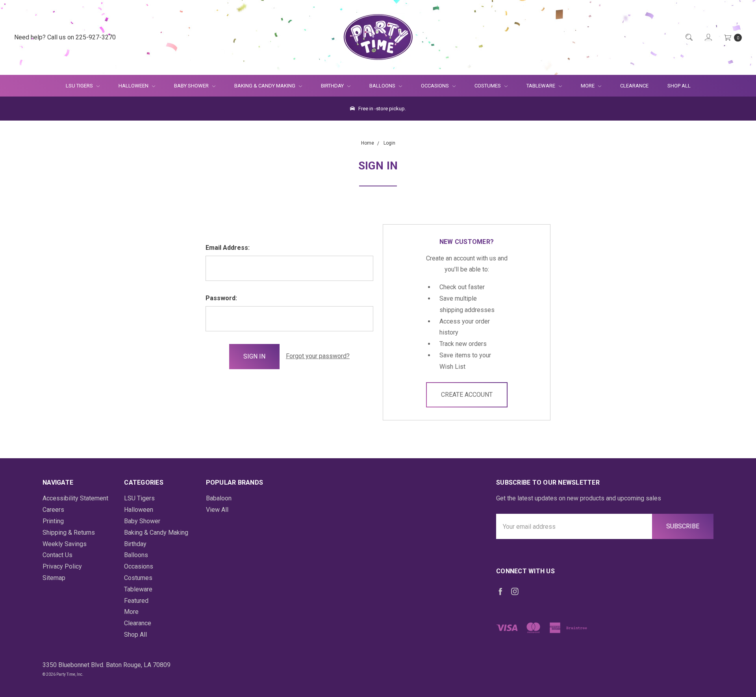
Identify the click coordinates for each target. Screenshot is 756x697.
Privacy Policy (62, 566)
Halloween (134, 86)
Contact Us (57, 555)
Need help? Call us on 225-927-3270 (65, 37)
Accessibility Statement (75, 498)
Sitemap (54, 578)
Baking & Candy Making (265, 86)
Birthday (333, 86)
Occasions (435, 86)
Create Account (467, 394)
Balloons (383, 86)
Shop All (679, 86)
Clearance (634, 86)
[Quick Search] (688, 38)
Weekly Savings (65, 544)
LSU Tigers (80, 86)
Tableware (541, 86)
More (583, 86)
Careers (53, 509)
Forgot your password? (318, 356)
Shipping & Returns (69, 532)
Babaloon (219, 498)
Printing (53, 521)
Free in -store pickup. (381, 109)
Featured (136, 600)
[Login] (708, 38)
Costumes (488, 86)
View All (217, 509)
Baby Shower (192, 86)
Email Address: (228, 247)
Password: (221, 298)
